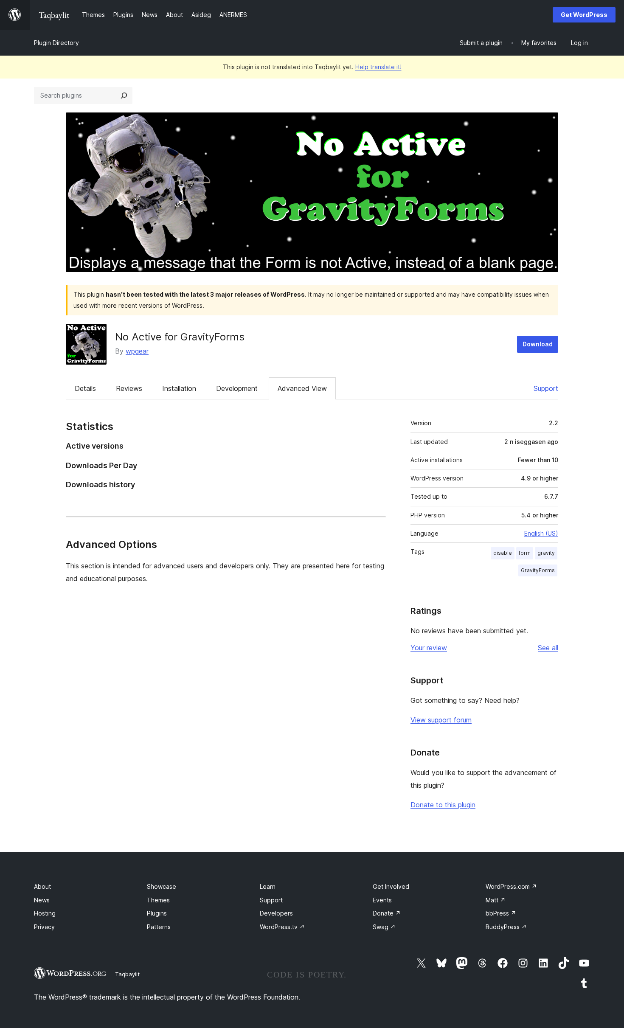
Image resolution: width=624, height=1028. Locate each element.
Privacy (44, 926)
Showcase (161, 886)
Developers (276, 913)
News (42, 900)
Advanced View (302, 388)
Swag (384, 926)
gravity (546, 553)
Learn (267, 886)
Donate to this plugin (442, 804)
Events (382, 900)
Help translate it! (378, 66)
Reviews (129, 388)
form (525, 553)
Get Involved (391, 886)
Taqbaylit (127, 974)
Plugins (157, 913)
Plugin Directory (56, 42)
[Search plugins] (123, 95)
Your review (428, 647)
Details (85, 388)
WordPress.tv (282, 926)
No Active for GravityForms (180, 337)
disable (502, 553)
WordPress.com (511, 886)
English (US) (541, 533)
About (42, 886)
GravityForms (538, 570)
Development (237, 388)
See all (548, 647)
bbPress (501, 913)
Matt (496, 900)
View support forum (441, 720)
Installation (179, 388)
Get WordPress (584, 14)
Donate (387, 913)
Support (546, 388)
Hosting (45, 913)
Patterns (159, 926)
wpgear (137, 351)
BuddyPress (506, 926)
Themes (158, 900)
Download (538, 344)
